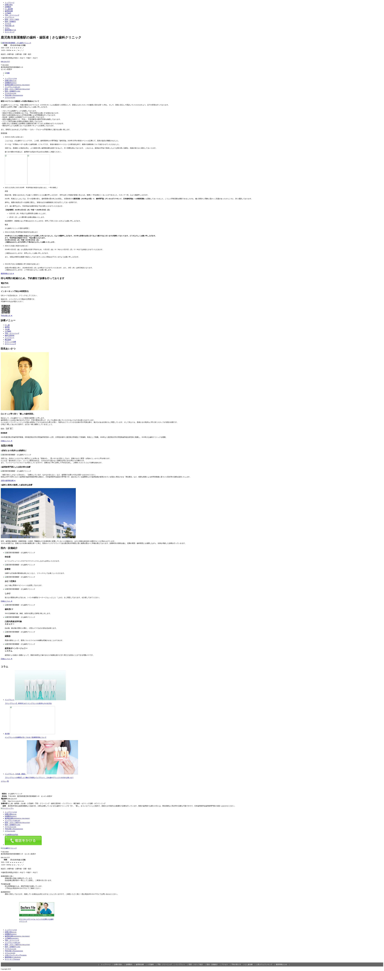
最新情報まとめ (10, 30)
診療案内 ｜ (130, 964)
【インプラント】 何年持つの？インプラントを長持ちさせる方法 (28, 703)
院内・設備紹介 (10, 21)
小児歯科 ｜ (152, 964)
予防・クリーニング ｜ (166, 964)
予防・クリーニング (12, 15)
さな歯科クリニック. (18, 969)
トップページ (9, 2)
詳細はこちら (6, 441)
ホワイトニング (10, 344)
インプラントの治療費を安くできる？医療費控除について (25, 737)
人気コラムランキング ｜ (265, 964)
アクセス (8, 23)
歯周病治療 (9, 11)
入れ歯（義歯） (20, 774)
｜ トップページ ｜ (106, 964)
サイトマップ (9, 32)
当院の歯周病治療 (8, 480)
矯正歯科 (8, 340)
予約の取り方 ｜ (237, 964)
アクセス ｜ (226, 964)
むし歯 (7, 325)
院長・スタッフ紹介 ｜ (197, 964)
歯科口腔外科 (9, 335)
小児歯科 (8, 13)
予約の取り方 (9, 26)
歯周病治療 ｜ (141, 964)
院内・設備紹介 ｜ (214, 964)
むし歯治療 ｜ (250, 964)
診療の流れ (9, 5)
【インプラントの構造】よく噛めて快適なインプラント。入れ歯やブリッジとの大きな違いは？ (39, 777)
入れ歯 (7, 329)
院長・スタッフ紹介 (12, 19)
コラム (7, 28)
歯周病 (7, 327)
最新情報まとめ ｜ (283, 964)
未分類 (7, 734)
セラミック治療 (10, 342)
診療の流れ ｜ (119, 964)
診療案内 (8, 7)
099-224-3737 (5, 61)
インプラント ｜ (181, 964)
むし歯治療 (9, 9)
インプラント (9, 17)
